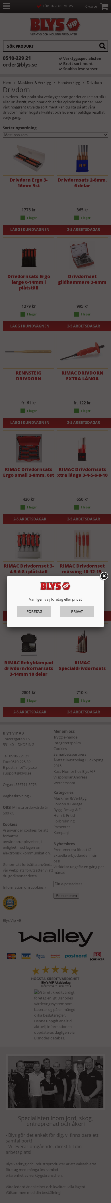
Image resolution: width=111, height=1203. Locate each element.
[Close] (104, 576)
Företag (34, 611)
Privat (77, 611)
